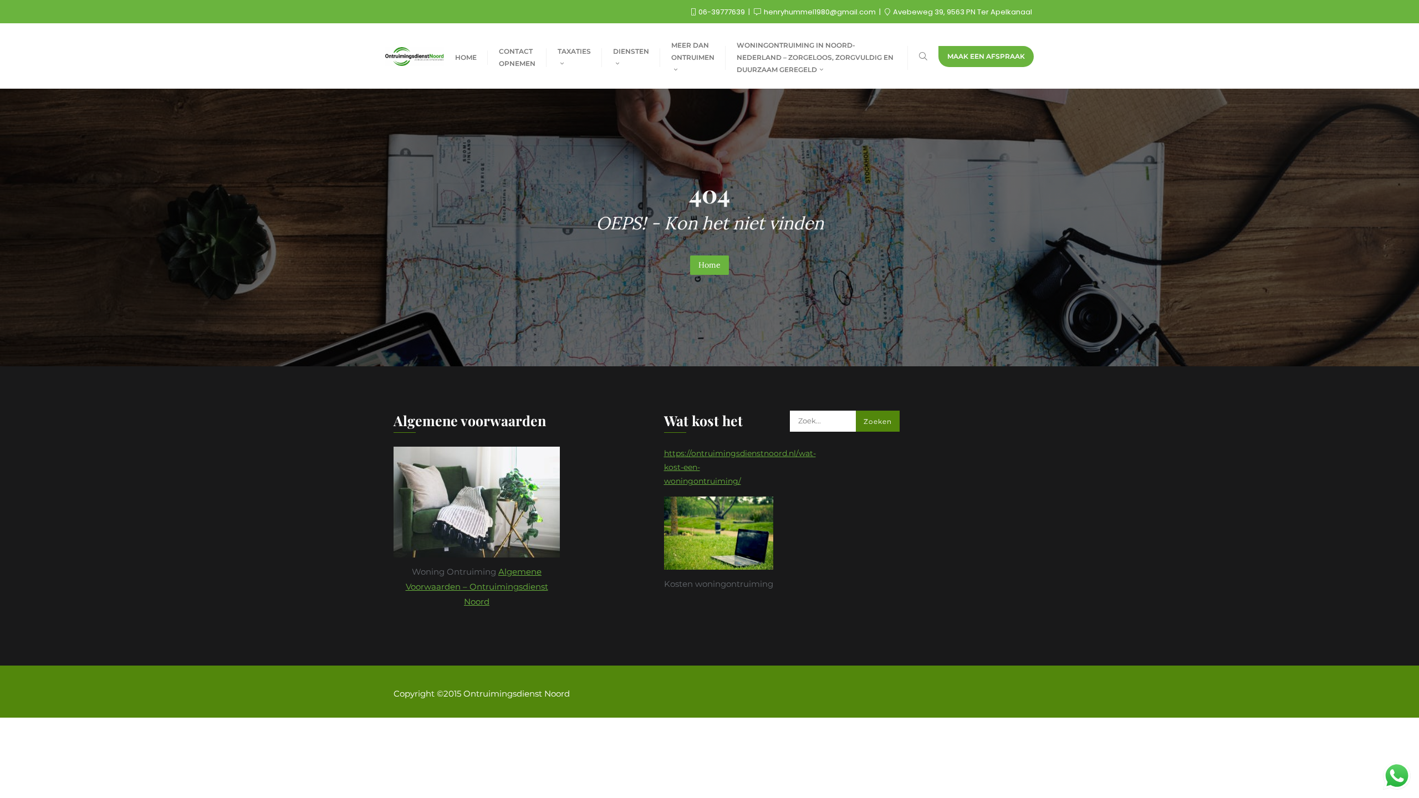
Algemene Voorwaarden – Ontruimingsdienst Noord (477, 586)
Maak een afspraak (986, 56)
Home (709, 265)
